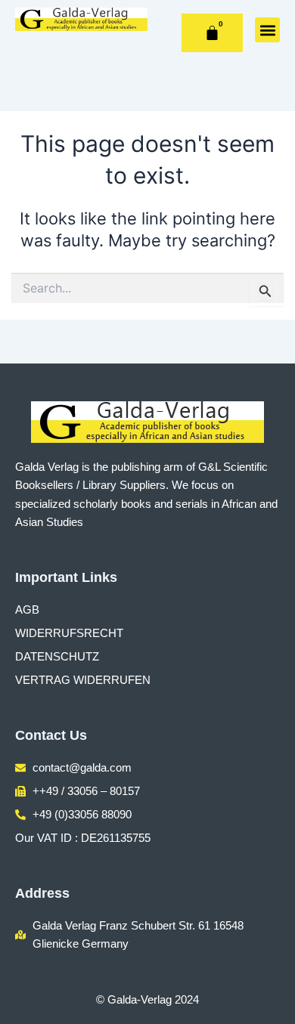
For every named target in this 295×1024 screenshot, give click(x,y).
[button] (267, 29)
